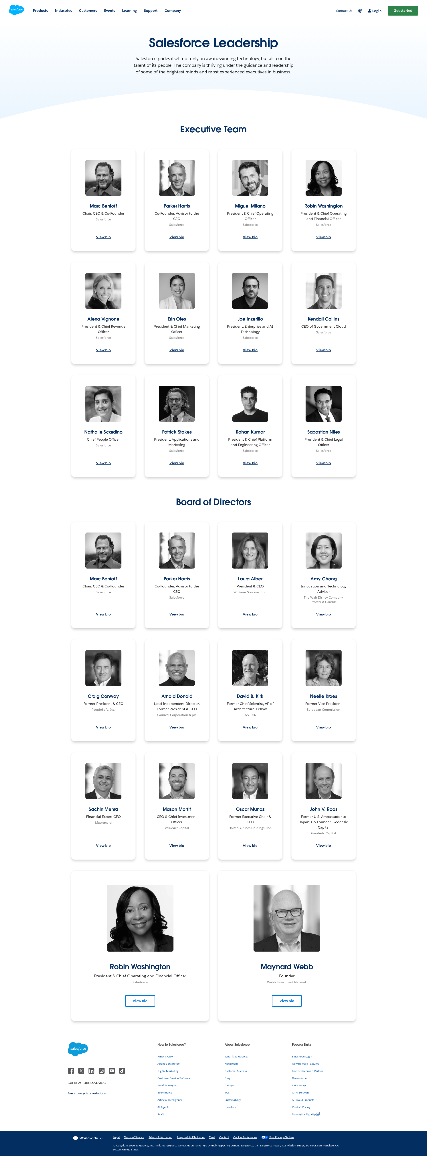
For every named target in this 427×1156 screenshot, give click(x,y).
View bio (103, 237)
